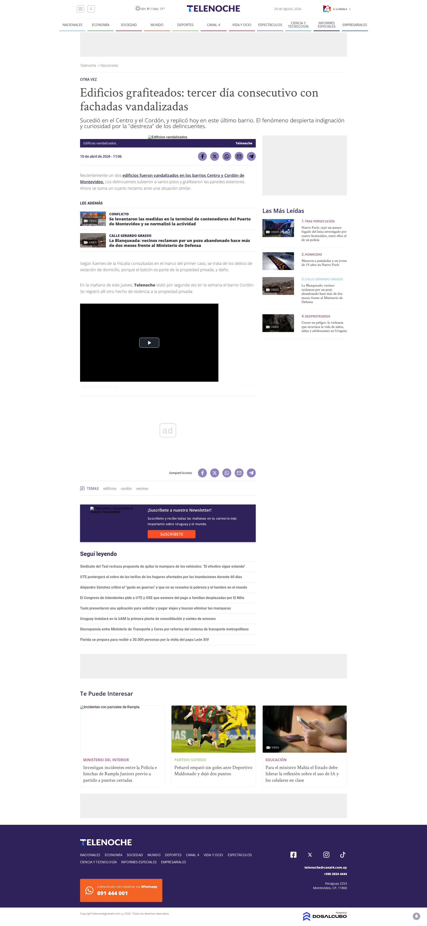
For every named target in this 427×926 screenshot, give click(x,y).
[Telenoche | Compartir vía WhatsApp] (226, 156)
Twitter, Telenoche (310, 855)
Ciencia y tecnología (298, 24)
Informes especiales (326, 24)
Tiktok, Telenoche (343, 855)
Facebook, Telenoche (293, 855)
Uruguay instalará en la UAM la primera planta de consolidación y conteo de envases (148, 619)
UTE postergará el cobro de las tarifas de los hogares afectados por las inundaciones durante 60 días (161, 577)
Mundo (157, 24)
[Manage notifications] (416, 916)
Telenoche (88, 65)
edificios (109, 488)
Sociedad (129, 24)
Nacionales (72, 24)
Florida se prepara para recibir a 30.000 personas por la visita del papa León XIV (144, 640)
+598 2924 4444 (335, 874)
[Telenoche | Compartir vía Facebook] (202, 156)
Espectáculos (270, 24)
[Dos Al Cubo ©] (325, 920)
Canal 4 (213, 24)
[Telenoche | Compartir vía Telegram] (251, 156)
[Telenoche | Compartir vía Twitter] (214, 156)
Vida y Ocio (241, 24)
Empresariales (354, 24)
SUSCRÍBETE (171, 534)
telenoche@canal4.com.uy (325, 867)
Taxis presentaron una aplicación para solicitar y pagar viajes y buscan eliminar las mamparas (155, 608)
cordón (126, 488)
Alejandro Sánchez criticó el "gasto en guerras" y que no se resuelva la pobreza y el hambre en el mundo (163, 587)
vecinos (142, 488)
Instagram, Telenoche (326, 855)
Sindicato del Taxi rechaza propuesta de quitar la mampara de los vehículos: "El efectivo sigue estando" (162, 566)
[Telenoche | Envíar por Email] (239, 156)
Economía (100, 24)
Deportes (185, 24)
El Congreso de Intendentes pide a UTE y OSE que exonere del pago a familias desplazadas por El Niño (162, 598)
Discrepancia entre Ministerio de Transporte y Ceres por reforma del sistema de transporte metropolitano (164, 629)
